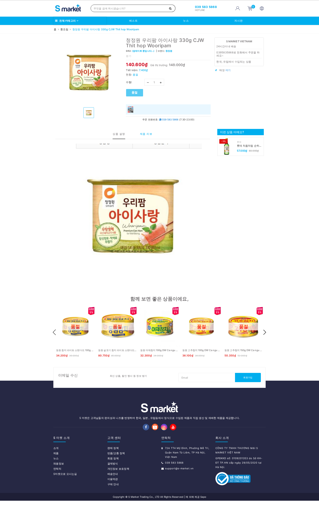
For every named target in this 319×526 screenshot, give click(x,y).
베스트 (133, 20)
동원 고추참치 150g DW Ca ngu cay (244, 350)
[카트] (249, 8)
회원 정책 (113, 458)
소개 (56, 448)
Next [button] (264, 332)
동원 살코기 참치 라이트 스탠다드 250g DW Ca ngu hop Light (132, 350)
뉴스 (186, 20)
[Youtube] (173, 427)
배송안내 (112, 473)
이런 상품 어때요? (232, 132)
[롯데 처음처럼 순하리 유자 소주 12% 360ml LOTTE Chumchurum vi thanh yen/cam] (226, 146)
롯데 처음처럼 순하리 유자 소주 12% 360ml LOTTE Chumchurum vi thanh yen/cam (250, 146)
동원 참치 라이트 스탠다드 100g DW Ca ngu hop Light (86, 350)
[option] (88, 71)
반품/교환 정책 (116, 453)
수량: (129, 82)
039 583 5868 (169, 119)
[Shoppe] (155, 427)
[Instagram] (164, 427)
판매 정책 (113, 448)
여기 (228, 70)
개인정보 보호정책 (118, 468)
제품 (56, 453)
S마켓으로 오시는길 (65, 473)
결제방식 (112, 463)
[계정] (237, 8)
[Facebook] (146, 427)
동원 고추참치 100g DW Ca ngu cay (202, 350)
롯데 (239, 142)
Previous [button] (54, 332)
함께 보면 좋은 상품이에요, (159, 299)
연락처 (57, 468)
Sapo (203, 496)
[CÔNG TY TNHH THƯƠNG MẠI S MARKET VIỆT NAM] (71, 8)
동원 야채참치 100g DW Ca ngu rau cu (161, 350)
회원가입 (247, 377)
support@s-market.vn (179, 468)
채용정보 (58, 463)
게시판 (238, 20)
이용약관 (112, 479)
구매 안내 (113, 484)
